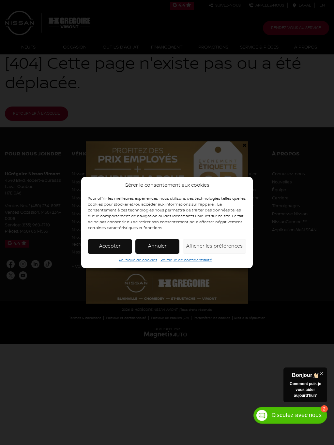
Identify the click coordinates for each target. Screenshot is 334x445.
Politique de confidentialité (186, 260)
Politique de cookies (138, 260)
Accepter (110, 246)
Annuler (157, 246)
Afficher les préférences (214, 246)
